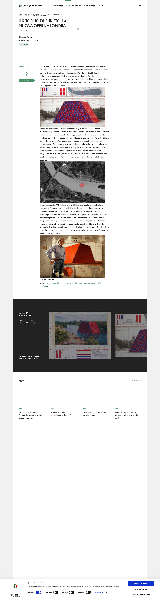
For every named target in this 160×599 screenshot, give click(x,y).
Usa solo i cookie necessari (141, 594)
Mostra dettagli (99, 592)
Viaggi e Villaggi (89, 5)
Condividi (22, 66)
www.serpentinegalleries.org (59, 283)
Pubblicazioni (76, 5)
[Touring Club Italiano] (30, 5)
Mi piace (26, 80)
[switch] (55, 592)
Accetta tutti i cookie (141, 583)
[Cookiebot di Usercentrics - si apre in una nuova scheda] (16, 595)
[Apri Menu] (140, 5)
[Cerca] (136, 5)
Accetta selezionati (141, 589)
